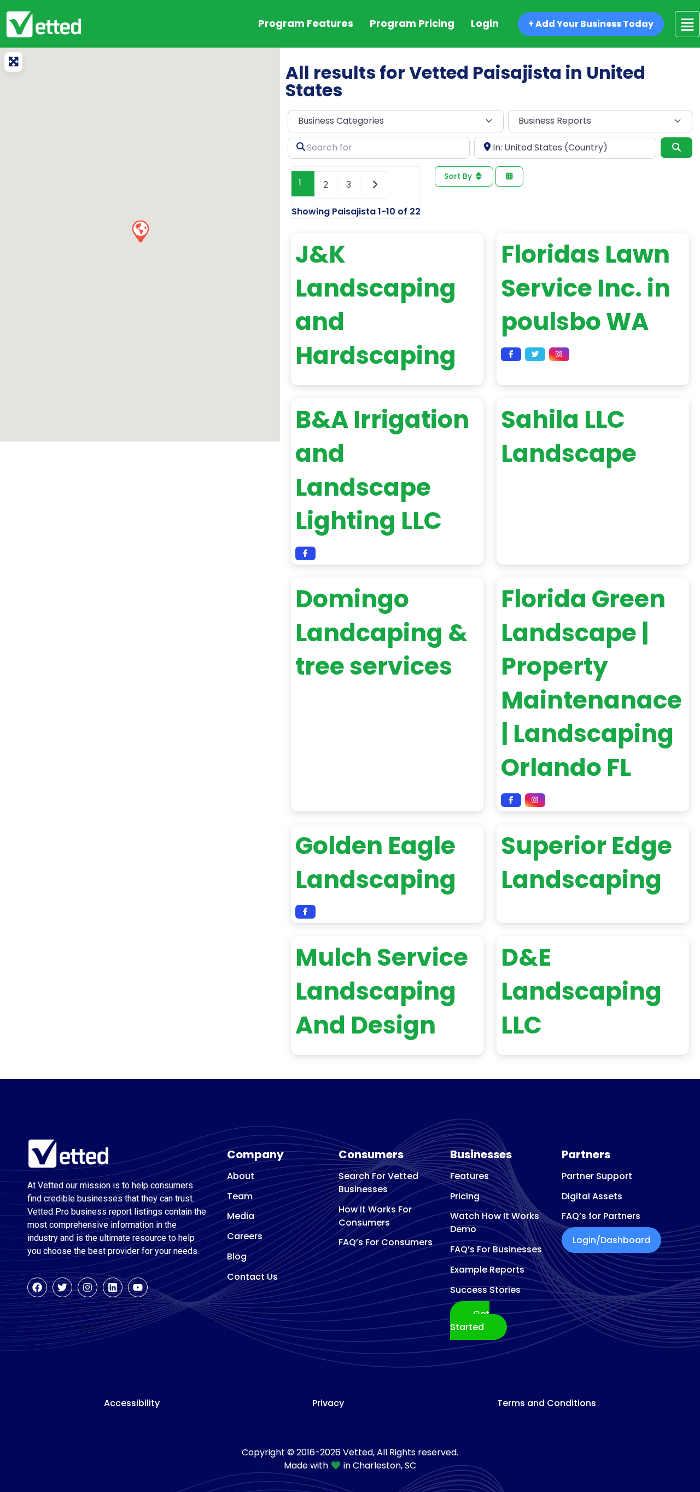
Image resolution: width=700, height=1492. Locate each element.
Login (485, 23)
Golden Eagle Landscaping (375, 862)
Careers (244, 1236)
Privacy (328, 1403)
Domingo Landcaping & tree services (381, 632)
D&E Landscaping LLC (581, 991)
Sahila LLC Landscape (569, 436)
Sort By (459, 176)
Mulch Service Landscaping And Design (381, 991)
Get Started (469, 1320)
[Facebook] (37, 1287)
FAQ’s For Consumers (386, 1242)
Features (469, 1176)
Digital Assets (592, 1196)
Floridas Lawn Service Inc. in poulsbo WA (585, 287)
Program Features (305, 23)
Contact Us (252, 1276)
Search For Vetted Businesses (378, 1182)
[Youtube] (138, 1287)
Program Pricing (412, 23)
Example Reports (487, 1269)
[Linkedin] (112, 1287)
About (240, 1176)
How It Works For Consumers (375, 1216)
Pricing (465, 1196)
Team (240, 1196)
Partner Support (597, 1176)
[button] (140, 231)
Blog (237, 1256)
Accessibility (132, 1403)
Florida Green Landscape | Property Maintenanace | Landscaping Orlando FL (591, 683)
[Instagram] (87, 1287)
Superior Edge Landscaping (586, 862)
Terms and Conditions (546, 1403)
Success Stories (485, 1290)
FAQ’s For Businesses (496, 1249)
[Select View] (509, 176)
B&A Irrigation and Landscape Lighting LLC (382, 470)
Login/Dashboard (611, 1240)
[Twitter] (62, 1287)
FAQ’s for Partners (601, 1216)
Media (240, 1216)
